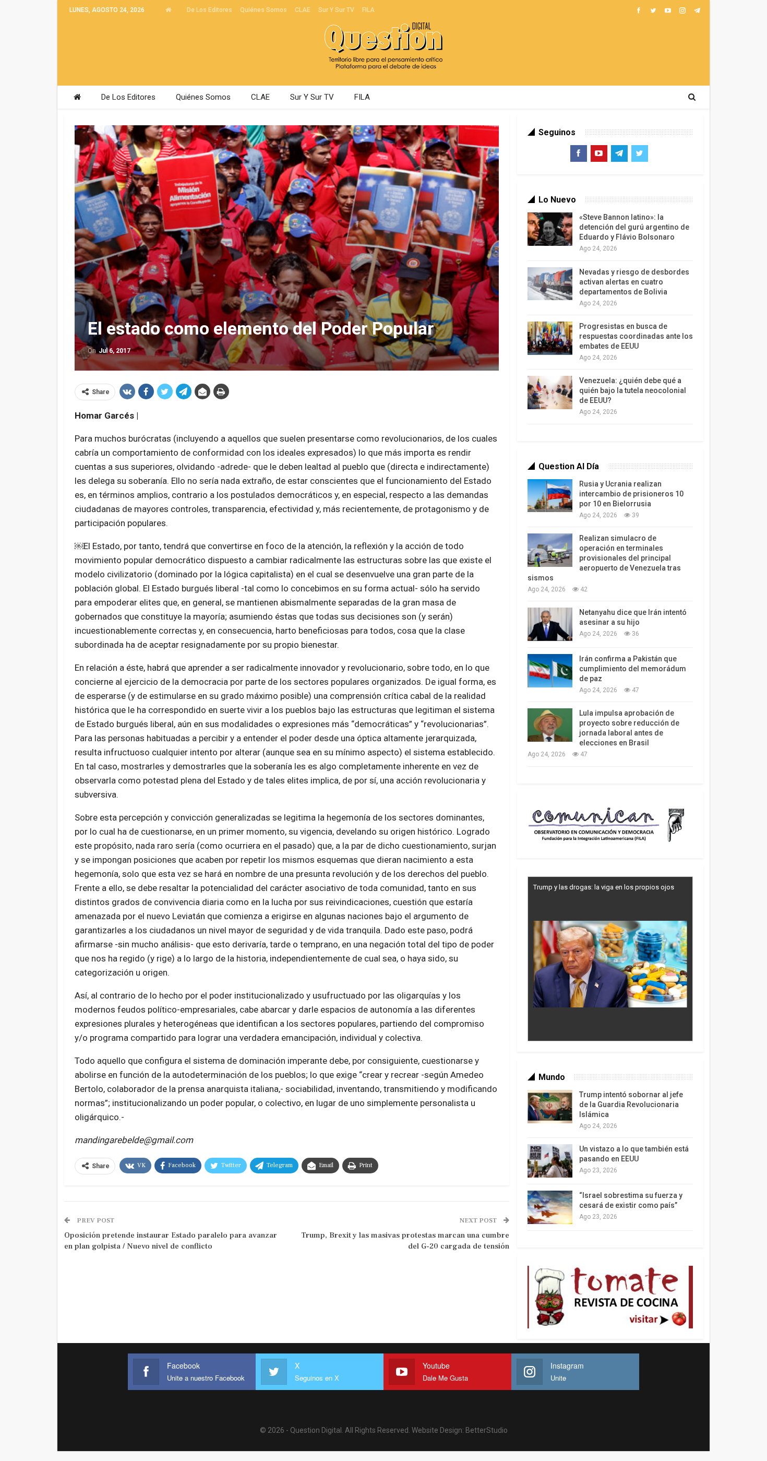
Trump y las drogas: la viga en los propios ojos (603, 887)
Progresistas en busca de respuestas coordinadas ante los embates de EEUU (636, 336)
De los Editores (209, 10)
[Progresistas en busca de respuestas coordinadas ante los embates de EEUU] (550, 338)
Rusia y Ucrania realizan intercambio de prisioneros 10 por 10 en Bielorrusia (631, 494)
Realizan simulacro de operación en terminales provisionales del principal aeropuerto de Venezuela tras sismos (604, 558)
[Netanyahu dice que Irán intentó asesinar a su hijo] (550, 624)
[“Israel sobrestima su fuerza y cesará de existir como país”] (550, 1207)
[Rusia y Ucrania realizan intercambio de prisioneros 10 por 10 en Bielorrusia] (550, 496)
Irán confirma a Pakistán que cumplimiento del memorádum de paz (632, 669)
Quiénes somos (263, 10)
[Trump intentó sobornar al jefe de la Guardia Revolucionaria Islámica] (550, 1106)
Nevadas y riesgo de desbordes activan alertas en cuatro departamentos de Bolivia (634, 282)
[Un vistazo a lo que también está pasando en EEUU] (550, 1161)
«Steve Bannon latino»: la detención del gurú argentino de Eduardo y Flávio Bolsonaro (634, 227)
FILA (368, 10)
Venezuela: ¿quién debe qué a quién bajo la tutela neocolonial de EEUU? (632, 390)
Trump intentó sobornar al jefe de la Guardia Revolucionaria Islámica (631, 1104)
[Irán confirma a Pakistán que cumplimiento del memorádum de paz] (550, 670)
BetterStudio (486, 1430)
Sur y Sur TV (336, 10)
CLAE (302, 10)
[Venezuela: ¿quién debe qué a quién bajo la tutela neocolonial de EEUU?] (550, 392)
